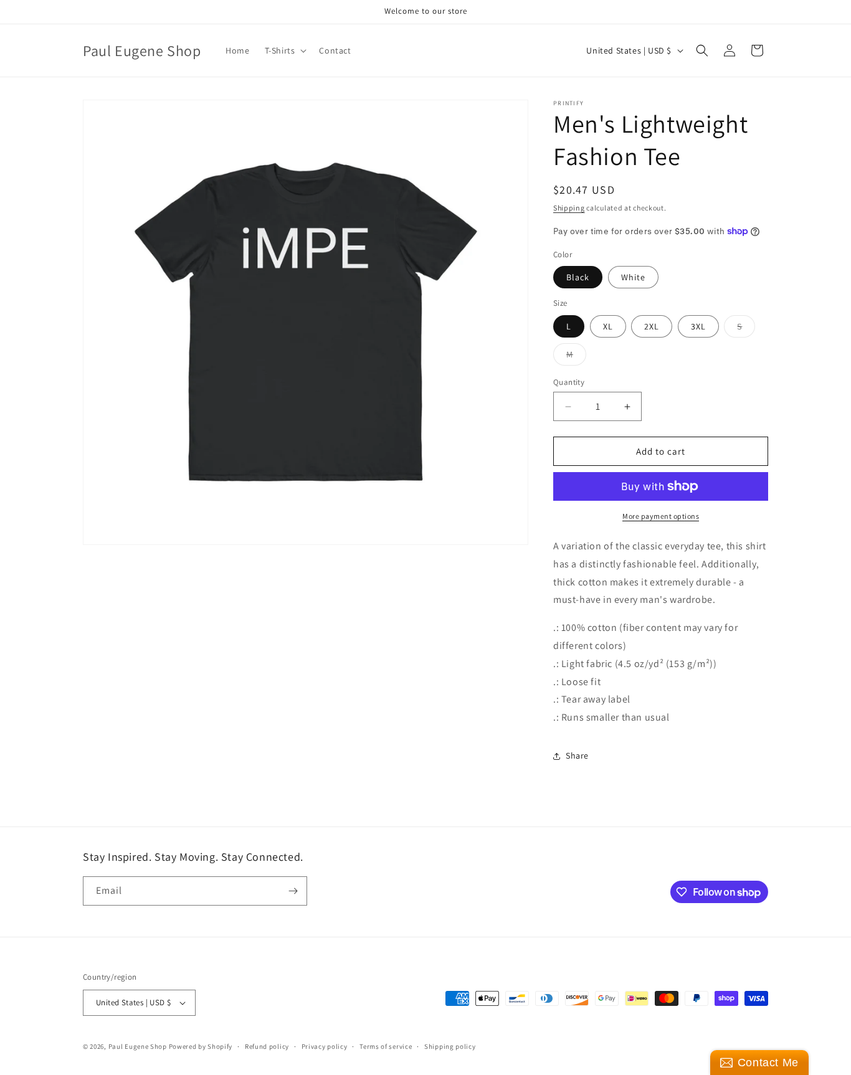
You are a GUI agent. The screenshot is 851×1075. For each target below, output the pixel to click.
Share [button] (577, 755)
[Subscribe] (293, 891)
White (633, 277)
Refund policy (267, 1046)
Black (577, 277)
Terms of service (385, 1046)
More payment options (660, 516)
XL (608, 326)
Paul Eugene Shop (137, 1046)
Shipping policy (450, 1046)
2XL (651, 326)
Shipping (569, 207)
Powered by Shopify (201, 1046)
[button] (284, 50)
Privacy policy (325, 1046)
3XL (698, 326)
